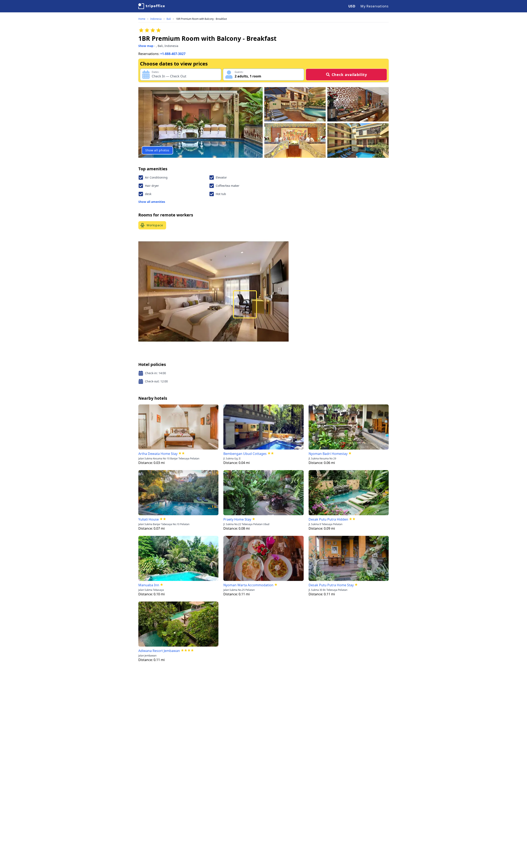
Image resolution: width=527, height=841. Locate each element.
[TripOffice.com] (151, 6)
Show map (145, 46)
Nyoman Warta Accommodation (248, 585)
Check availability (349, 74)
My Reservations (374, 6)
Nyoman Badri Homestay (328, 453)
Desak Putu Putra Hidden (328, 519)
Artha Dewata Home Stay (157, 453)
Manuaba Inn (148, 585)
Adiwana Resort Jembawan (159, 650)
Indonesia (156, 19)
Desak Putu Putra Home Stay (331, 585)
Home (141, 19)
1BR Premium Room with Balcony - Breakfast (201, 19)
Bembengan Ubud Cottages (245, 453)
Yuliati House (148, 519)
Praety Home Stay (237, 519)
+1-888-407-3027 (172, 53)
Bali (169, 19)
